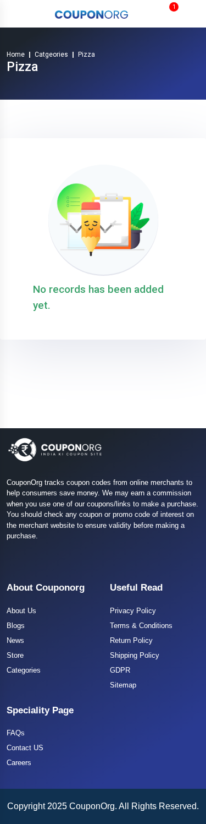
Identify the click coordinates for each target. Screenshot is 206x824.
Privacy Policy (133, 611)
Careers (19, 762)
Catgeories (51, 54)
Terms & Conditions (141, 625)
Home (16, 54)
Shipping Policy (134, 655)
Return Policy (131, 640)
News (15, 640)
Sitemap (123, 685)
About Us (21, 611)
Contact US (25, 748)
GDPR (120, 670)
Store (15, 655)
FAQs (16, 733)
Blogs (16, 625)
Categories (24, 670)
